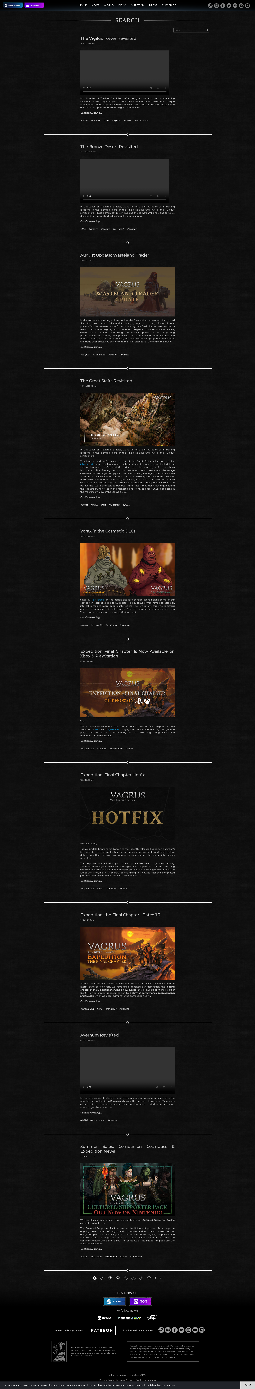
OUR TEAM (137, 5)
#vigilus (116, 120)
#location (95, 120)
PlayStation (112, 729)
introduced (86, 464)
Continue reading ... (91, 112)
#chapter (111, 888)
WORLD (109, 5)
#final (100, 888)
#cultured (111, 625)
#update (124, 354)
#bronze (93, 229)
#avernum (113, 1120)
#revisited (117, 229)
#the (83, 229)
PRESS (153, 5)
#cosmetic (97, 625)
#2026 (83, 120)
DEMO (122, 5)
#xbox (129, 748)
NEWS (95, 5)
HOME (83, 5)
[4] (118, 1284)
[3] (111, 1284)
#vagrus (84, 354)
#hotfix (123, 888)
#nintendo (136, 1256)
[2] (103, 1284)
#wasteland (98, 354)
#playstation (116, 748)
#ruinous (125, 625)
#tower (127, 120)
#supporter (110, 1256)
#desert (105, 229)
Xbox (97, 729)
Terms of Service (125, 1380)
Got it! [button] (248, 1385)
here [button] (173, 1385)
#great (84, 504)
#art (106, 120)
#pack (123, 1256)
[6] (134, 1284)
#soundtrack (141, 120)
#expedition (87, 748)
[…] (149, 1284)
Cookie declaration (146, 1380)
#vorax (84, 625)
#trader (112, 354)
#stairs (94, 504)
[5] (126, 1284)
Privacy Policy (106, 1380)
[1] (95, 1284)
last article (98, 599)
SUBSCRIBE (169, 5)
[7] (142, 1284)
